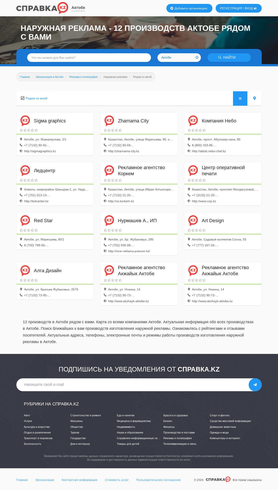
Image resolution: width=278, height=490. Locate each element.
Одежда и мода (219, 432)
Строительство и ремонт (85, 415)
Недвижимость (126, 426)
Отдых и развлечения (37, 432)
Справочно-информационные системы (141, 438)
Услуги (28, 421)
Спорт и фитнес (220, 415)
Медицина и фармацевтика (134, 421)
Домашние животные (223, 426)
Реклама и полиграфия (177, 438)
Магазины (76, 421)
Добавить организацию (190, 8)
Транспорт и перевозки (38, 438)
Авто (27, 415)
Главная (22, 480)
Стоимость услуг (117, 480)
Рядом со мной (36, 98)
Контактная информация (80, 480)
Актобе (78, 7)
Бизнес (167, 421)
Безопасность (32, 443)
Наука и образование (130, 432)
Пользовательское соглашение (158, 480)
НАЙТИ (229, 57)
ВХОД (249, 8)
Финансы (169, 426)
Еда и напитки (125, 415)
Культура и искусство (37, 426)
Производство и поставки (179, 432)
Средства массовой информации (230, 421)
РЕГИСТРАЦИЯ (231, 8)
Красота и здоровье (175, 415)
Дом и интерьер (80, 443)
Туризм (74, 432)
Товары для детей (128, 443)
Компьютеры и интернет (225, 438)
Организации (45, 480)
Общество (76, 426)
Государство (78, 438)
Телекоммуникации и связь (179, 443)
